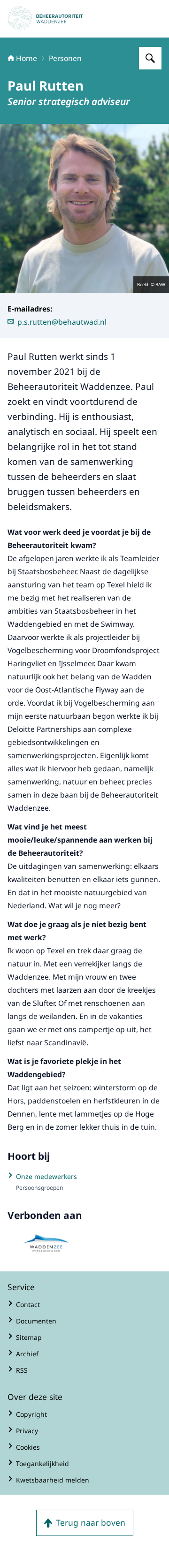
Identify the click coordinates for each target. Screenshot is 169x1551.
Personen (65, 58)
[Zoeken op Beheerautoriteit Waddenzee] (150, 58)
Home (26, 58)
